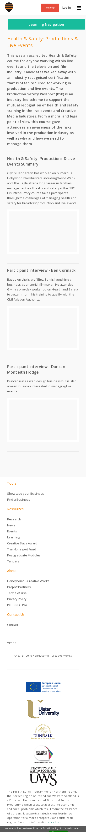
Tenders (13, 561)
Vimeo (11, 643)
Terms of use (17, 593)
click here (54, 822)
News (11, 525)
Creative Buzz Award (22, 543)
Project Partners (19, 587)
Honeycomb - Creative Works (28, 581)
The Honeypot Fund (21, 549)
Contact (12, 624)
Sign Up (50, 7)
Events (12, 531)
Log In (66, 7)
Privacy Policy (16, 599)
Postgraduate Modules (24, 555)
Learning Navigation (46, 24)
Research (14, 519)
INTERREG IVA (17, 605)
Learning (13, 537)
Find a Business (18, 499)
